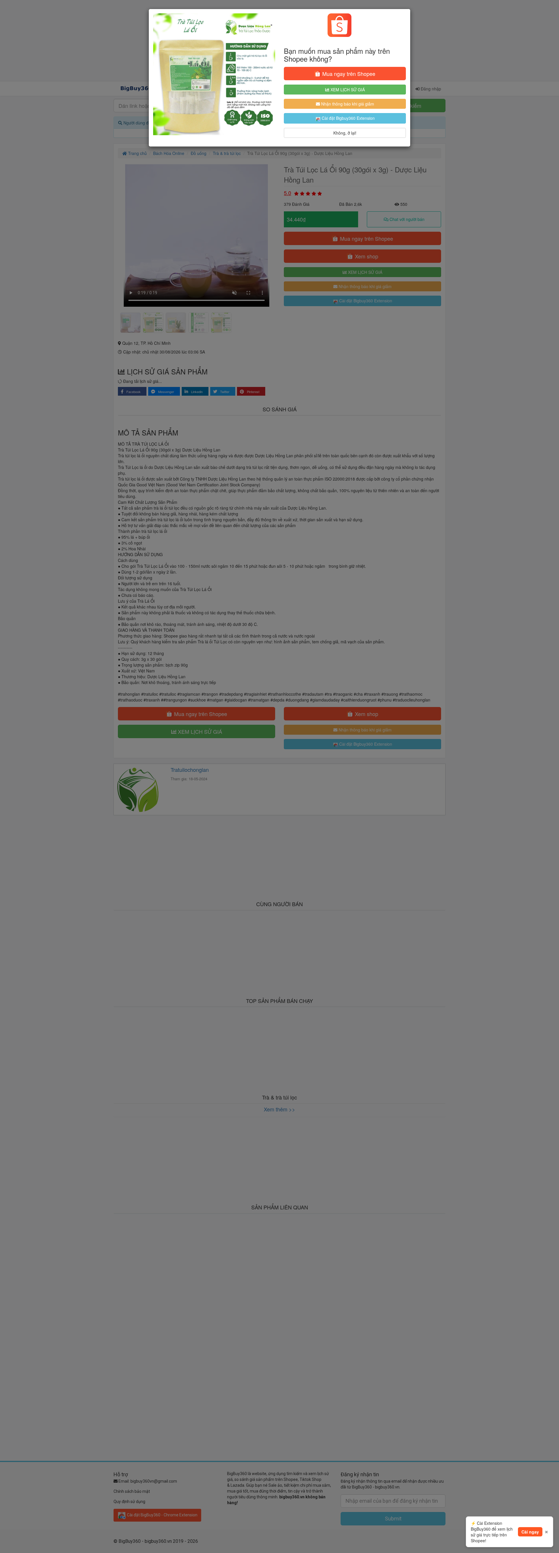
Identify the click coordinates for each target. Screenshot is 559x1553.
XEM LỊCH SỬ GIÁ (347, 89)
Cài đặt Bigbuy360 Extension (348, 118)
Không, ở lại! (344, 133)
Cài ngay (530, 1532)
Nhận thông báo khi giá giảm (347, 104)
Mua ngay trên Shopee (348, 73)
